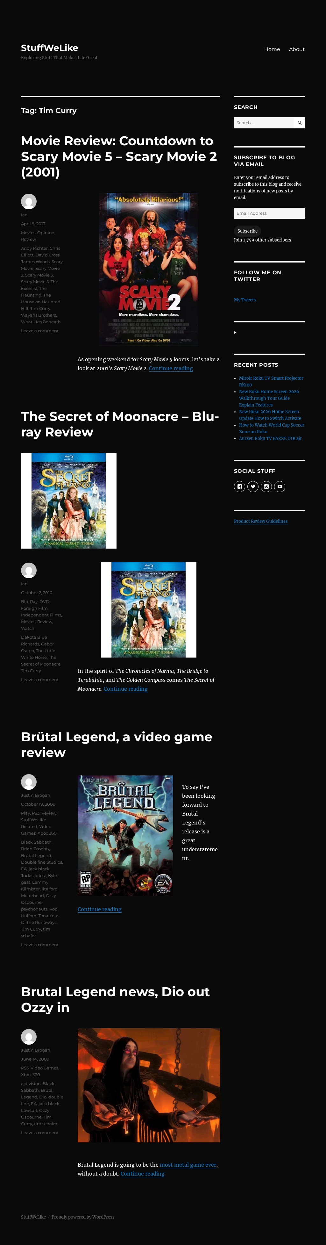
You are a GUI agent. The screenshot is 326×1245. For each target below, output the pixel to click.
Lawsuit (29, 1110)
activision (31, 1083)
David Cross (47, 254)
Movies (28, 232)
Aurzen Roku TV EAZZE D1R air (270, 438)
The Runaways (41, 922)
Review (28, 239)
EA (24, 868)
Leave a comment (40, 330)
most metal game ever (188, 1165)
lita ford (50, 888)
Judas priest (33, 875)
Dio (42, 1096)
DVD (44, 601)
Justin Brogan (35, 795)
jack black (39, 868)
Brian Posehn (35, 848)
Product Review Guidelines (261, 521)
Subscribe (247, 231)
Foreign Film (34, 608)
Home (272, 49)
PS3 (35, 813)
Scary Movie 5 (35, 281)
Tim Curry (40, 308)
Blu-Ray (29, 601)
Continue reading (171, 368)
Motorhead (32, 895)
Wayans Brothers (38, 315)
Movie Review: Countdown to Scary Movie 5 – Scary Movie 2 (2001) (119, 156)
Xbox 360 (47, 833)
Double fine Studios (41, 862)
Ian (24, 214)
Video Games (44, 1067)
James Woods (35, 261)
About (297, 49)
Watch (27, 628)
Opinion (45, 232)
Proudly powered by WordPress (83, 1217)
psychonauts (34, 908)
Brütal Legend (36, 855)
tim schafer (45, 1123)
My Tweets (245, 300)
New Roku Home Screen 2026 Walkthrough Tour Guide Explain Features (269, 398)
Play (25, 813)
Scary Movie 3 (39, 274)
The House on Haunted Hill (40, 301)
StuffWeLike (49, 47)
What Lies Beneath (41, 321)
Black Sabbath (36, 842)
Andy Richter (34, 248)
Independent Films (41, 614)
